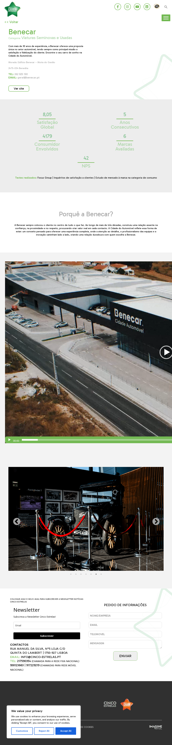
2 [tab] (76, 574)
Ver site (19, 88)
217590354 (24, 661)
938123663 (17, 665)
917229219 (32, 665)
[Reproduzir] (9, 440)
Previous (14, 519)
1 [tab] (71, 574)
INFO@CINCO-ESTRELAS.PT (41, 657)
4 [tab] (86, 574)
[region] (44, 721)
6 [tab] (96, 574)
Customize (22, 731)
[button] (166, 7)
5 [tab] (91, 574)
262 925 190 (18, 74)
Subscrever (47, 635)
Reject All (44, 731)
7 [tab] (101, 574)
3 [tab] (81, 574)
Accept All (65, 731)
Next (153, 519)
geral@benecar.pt (23, 77)
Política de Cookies (82, 727)
